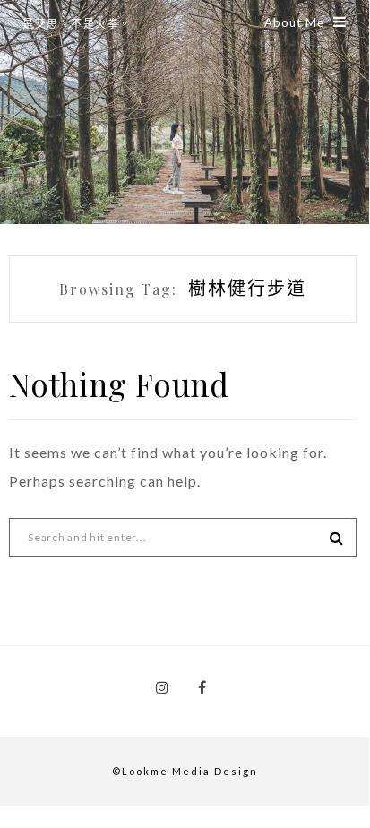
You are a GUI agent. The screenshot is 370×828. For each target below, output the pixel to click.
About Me (294, 22)
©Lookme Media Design (185, 771)
